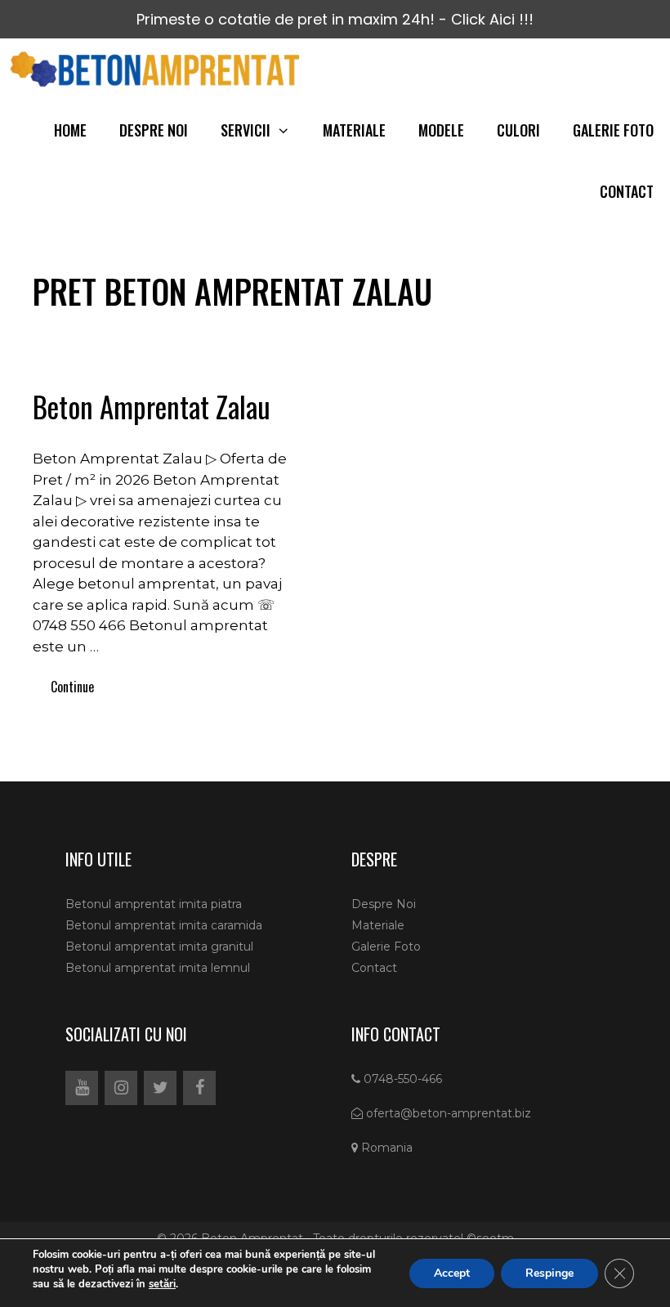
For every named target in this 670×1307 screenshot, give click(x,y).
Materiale (354, 130)
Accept (452, 1272)
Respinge (549, 1272)
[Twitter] (160, 1088)
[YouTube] (81, 1088)
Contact (627, 191)
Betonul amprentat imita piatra (153, 904)
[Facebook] (199, 1088)
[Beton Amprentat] (158, 69)
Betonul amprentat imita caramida (163, 925)
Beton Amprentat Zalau (151, 406)
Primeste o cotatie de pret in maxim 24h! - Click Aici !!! (335, 19)
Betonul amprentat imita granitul (159, 946)
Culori (518, 130)
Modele (441, 130)
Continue (72, 686)
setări (162, 1284)
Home (70, 130)
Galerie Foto (613, 130)
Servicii (245, 130)
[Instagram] (121, 1088)
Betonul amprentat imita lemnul (157, 967)
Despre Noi (153, 130)
